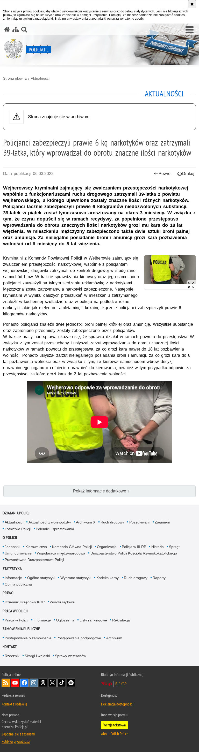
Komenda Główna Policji (72, 547)
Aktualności (40, 78)
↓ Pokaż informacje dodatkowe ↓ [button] (99, 491)
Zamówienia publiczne (21, 629)
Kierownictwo (36, 547)
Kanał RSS (6, 683)
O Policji (10, 537)
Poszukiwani (139, 522)
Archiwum (114, 638)
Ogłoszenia (65, 620)
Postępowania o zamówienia (28, 638)
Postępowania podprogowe (78, 638)
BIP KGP (120, 683)
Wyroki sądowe (62, 602)
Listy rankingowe (93, 620)
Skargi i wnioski (37, 656)
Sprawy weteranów (70, 656)
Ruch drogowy (112, 522)
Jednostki (12, 547)
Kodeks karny (107, 578)
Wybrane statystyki (75, 578)
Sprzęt (174, 547)
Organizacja (107, 547)
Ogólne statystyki (41, 578)
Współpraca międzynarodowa (61, 553)
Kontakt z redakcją (14, 704)
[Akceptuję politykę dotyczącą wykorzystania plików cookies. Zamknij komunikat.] (192, 4)
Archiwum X (85, 522)
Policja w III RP (134, 547)
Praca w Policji (15, 611)
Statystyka (12, 568)
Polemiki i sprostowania (55, 529)
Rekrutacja (121, 620)
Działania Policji (17, 513)
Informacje (13, 578)
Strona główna (15, 78)
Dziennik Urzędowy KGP (25, 602)
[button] (190, 30)
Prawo (8, 593)
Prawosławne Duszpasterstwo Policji (34, 560)
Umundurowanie (18, 553)
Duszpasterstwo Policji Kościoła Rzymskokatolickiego (133, 553)
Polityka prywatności (16, 741)
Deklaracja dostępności (117, 704)
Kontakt (10, 646)
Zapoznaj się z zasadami (18, 733)
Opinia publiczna (18, 584)
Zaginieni (162, 522)
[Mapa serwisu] (15, 29)
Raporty (159, 578)
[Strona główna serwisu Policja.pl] (7, 29)
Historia (157, 547)
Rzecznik (12, 656)
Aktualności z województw (50, 522)
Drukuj (188, 173)
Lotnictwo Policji (18, 529)
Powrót (165, 173)
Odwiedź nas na (15, 683)
